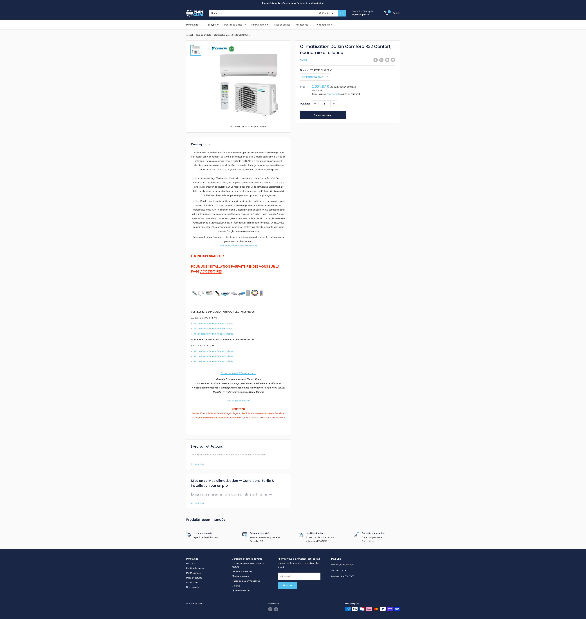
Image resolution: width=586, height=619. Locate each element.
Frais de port (332, 94)
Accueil (189, 35)
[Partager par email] (393, 60)
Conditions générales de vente (247, 558)
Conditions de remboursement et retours (248, 565)
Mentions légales (240, 576)
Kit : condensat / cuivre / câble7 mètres (213, 361)
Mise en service (282, 24)
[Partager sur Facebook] (375, 60)
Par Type (211, 24)
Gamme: (316, 70)
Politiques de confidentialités (246, 581)
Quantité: (305, 103)
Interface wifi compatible (238, 245)
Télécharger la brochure (238, 400)
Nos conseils (323, 24)
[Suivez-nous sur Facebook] (270, 609)
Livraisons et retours (242, 571)
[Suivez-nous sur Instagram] (276, 609)
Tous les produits (203, 35)
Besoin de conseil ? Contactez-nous (238, 373)
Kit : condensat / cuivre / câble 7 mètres (213, 333)
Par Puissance (258, 24)
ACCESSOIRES (211, 271)
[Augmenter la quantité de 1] (334, 103)
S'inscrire (287, 585)
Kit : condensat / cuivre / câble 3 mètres (213, 323)
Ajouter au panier (323, 115)
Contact (236, 585)
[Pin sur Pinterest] (381, 60)
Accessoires (302, 24)
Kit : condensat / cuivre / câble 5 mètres (213, 328)
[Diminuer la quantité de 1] (315, 103)
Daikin (303, 60)
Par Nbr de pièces (233, 24)
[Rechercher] (342, 13)
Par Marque (192, 24)
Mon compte (359, 14)
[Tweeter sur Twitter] (387, 60)
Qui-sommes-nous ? (242, 590)
